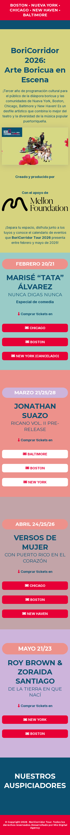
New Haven (37, 614)
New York (37, 482)
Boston (37, 342)
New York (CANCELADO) (37, 356)
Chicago (37, 328)
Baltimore (37, 454)
